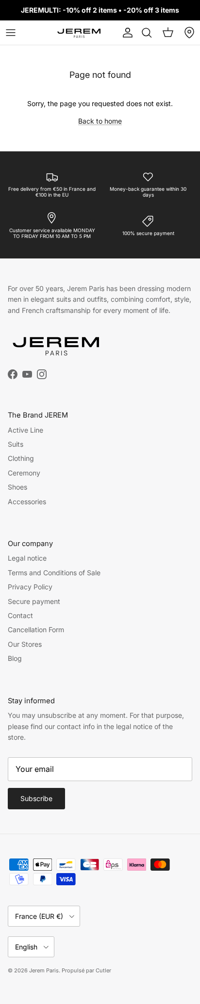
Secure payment (34, 601)
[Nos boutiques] (189, 32)
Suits (15, 444)
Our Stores (25, 644)
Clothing (21, 458)
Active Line (25, 430)
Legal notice (27, 558)
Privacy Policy (30, 587)
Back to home (100, 121)
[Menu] (10, 32)
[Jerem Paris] (79, 32)
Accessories (27, 501)
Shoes (17, 487)
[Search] (146, 32)
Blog (15, 658)
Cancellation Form (36, 629)
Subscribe (36, 798)
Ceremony (24, 473)
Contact (20, 615)
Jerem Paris (44, 970)
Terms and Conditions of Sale (54, 572)
